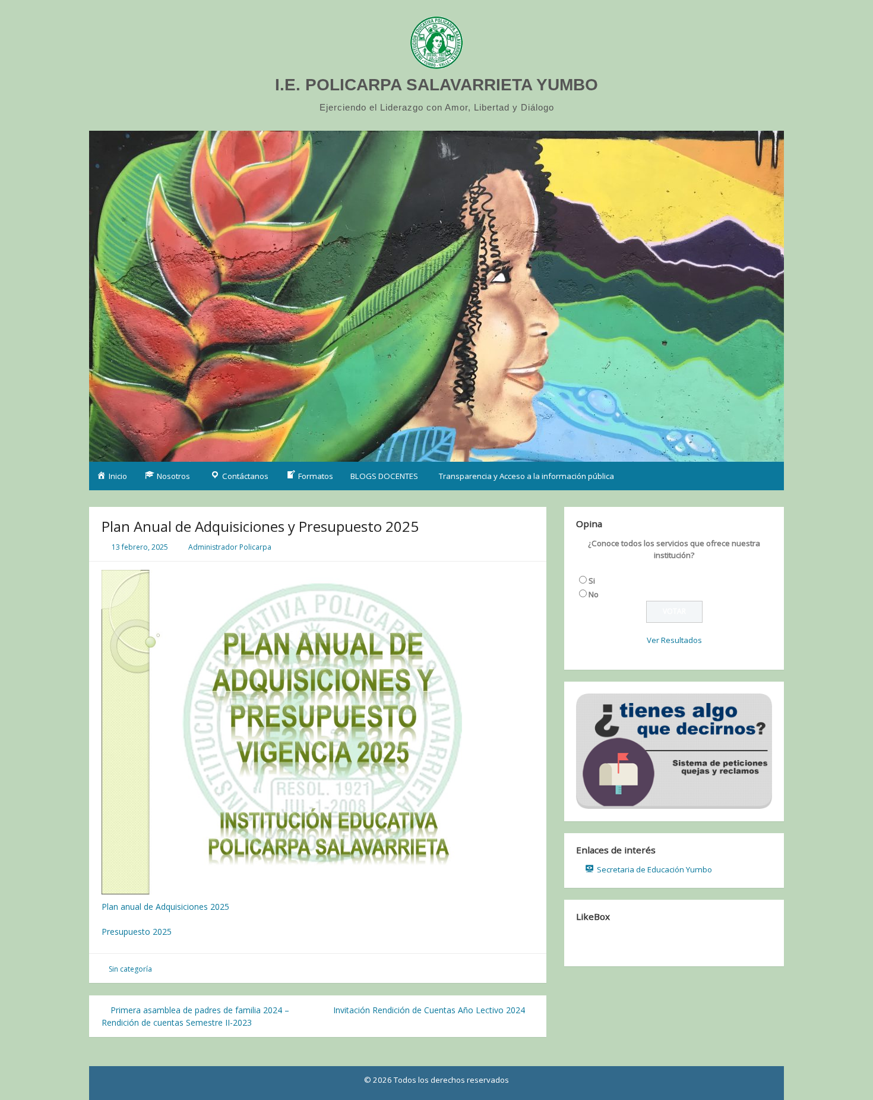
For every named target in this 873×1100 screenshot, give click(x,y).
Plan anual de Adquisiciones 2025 (165, 906)
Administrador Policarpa (229, 547)
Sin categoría (130, 969)
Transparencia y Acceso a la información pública (526, 476)
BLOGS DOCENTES (384, 476)
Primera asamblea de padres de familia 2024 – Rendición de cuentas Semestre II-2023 (195, 1016)
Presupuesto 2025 (137, 931)
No (594, 594)
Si (592, 580)
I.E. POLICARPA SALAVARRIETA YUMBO (436, 84)
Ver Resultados (674, 640)
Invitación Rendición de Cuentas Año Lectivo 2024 (430, 1010)
